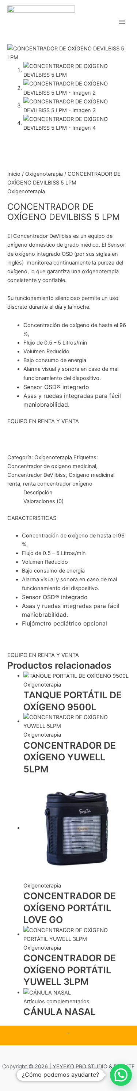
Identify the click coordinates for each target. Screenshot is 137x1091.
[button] (121, 1075)
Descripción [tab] (38, 492)
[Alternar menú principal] (122, 22)
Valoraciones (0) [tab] (43, 501)
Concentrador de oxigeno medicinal (51, 466)
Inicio (13, 174)
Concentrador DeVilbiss (36, 475)
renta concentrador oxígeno (57, 483)
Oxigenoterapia (44, 174)
